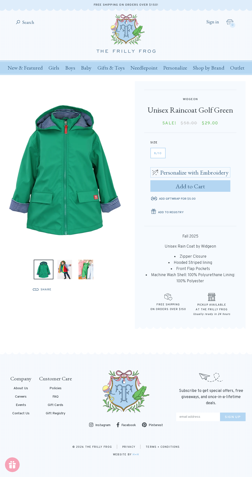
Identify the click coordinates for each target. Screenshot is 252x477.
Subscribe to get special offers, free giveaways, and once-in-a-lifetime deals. (211, 397)
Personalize (175, 67)
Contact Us (21, 413)
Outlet (237, 67)
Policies (55, 388)
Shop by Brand (208, 67)
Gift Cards (55, 405)
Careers (21, 397)
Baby (86, 67)
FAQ (55, 397)
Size (154, 142)
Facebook (128, 425)
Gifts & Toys (111, 67)
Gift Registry (55, 413)
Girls (53, 67)
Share (46, 289)
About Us (21, 388)
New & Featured (25, 67)
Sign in (212, 22)
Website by (126, 454)
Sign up (233, 417)
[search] (18, 22)
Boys (70, 67)
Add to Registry (171, 212)
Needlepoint (144, 67)
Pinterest (156, 425)
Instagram (102, 425)
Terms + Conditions (163, 447)
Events (21, 405)
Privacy (128, 447)
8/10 (158, 153)
